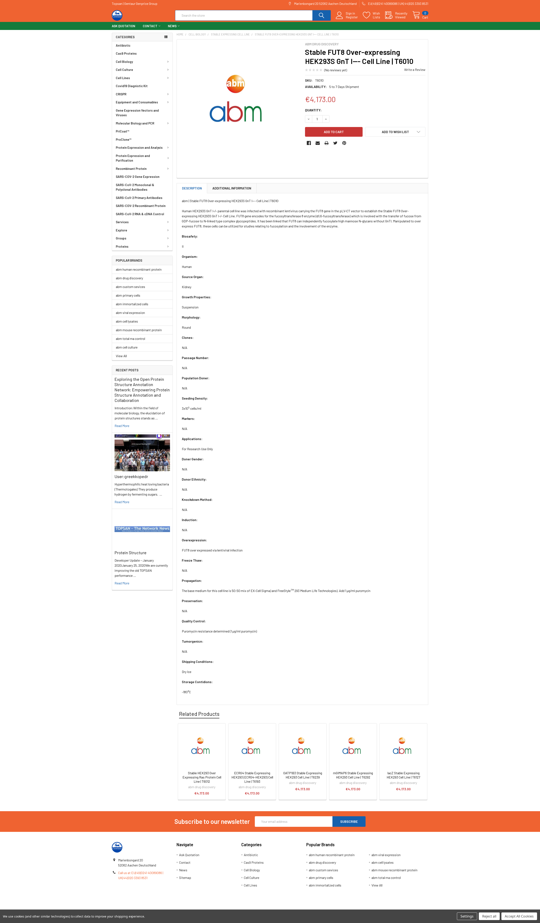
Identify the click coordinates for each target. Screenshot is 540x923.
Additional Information (231, 188)
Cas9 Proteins (126, 53)
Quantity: (313, 110)
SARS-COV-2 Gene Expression (137, 176)
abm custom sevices (130, 287)
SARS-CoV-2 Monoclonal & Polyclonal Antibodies (135, 187)
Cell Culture (124, 70)
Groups (121, 238)
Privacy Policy (389, 908)
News (172, 26)
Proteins (122, 246)
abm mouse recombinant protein (139, 330)
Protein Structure (130, 552)
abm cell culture (127, 347)
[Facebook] (309, 143)
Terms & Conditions (151, 908)
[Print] (326, 143)
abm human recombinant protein (139, 269)
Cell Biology (124, 62)
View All (121, 356)
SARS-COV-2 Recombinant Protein (141, 206)
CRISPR (121, 94)
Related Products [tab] (199, 714)
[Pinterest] (344, 143)
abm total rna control (130, 338)
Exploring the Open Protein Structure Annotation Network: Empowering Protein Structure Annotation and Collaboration (142, 390)
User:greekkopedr (131, 476)
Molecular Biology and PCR (135, 123)
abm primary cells (128, 295)
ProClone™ (123, 139)
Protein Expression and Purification (133, 158)
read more (122, 426)
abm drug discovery (129, 278)
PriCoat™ (122, 131)
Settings (467, 916)
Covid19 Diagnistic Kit (132, 86)
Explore (121, 230)
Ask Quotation (123, 26)
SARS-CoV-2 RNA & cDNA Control (140, 214)
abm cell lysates (127, 321)
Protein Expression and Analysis (139, 147)
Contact (150, 26)
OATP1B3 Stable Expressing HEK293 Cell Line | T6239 (302, 775)
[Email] (317, 143)
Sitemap (185, 878)
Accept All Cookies (519, 916)
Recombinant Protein (131, 168)
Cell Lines (123, 78)
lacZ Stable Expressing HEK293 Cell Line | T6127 (403, 775)
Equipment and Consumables (137, 102)
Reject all (489, 916)
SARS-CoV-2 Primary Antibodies (139, 198)
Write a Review (414, 70)
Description (192, 188)
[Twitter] (335, 143)
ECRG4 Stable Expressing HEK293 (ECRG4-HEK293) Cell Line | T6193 (252, 777)
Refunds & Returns (309, 908)
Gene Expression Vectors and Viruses (137, 112)
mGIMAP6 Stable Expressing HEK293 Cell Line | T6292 (353, 775)
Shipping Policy (230, 908)
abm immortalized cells (132, 304)
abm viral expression (130, 313)
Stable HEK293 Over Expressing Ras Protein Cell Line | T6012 (201, 777)
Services (122, 222)
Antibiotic (123, 45)
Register (352, 17)
